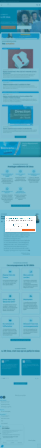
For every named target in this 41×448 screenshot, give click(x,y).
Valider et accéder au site (29, 230)
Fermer (8, 230)
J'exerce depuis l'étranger (19, 226)
